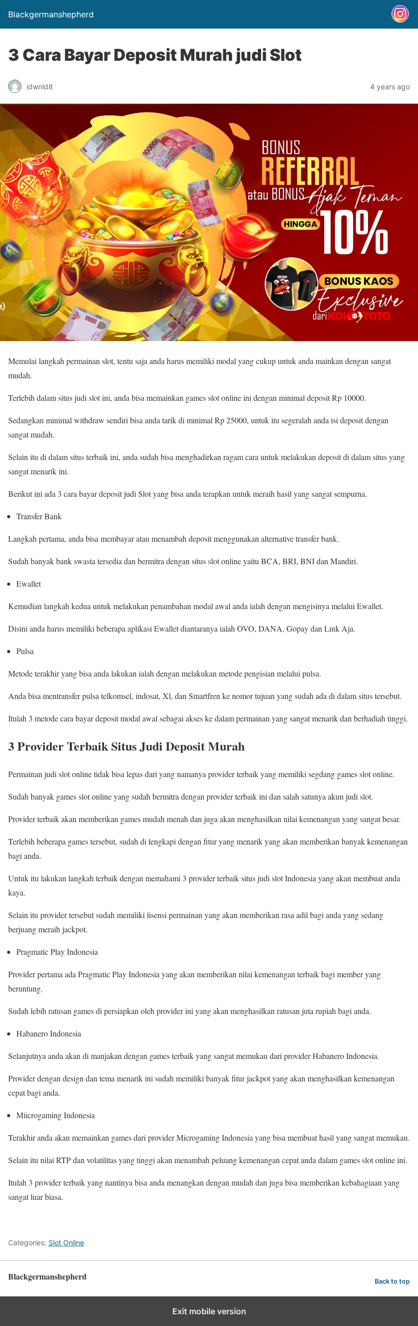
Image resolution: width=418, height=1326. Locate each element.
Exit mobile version (209, 1311)
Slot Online (66, 1242)
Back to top (392, 1281)
